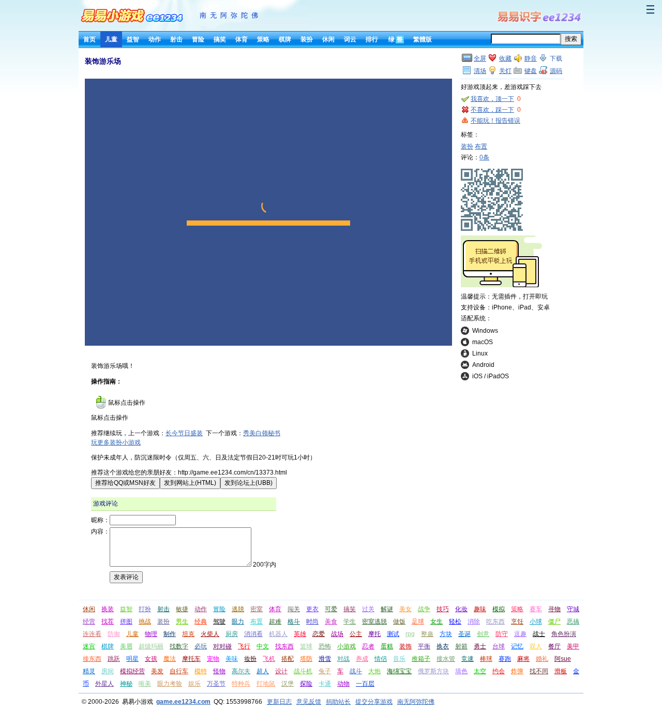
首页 (89, 39)
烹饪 (517, 621)
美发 (157, 671)
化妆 (461, 609)
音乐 (399, 658)
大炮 (374, 671)
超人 (263, 671)
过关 (368, 609)
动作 (154, 39)
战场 (337, 634)
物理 (151, 634)
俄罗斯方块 (433, 671)
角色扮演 (563, 634)
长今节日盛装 (184, 433)
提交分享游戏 (374, 701)
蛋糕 (387, 646)
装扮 (306, 39)
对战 (343, 658)
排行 (372, 39)
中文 (263, 646)
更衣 (312, 609)
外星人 (104, 683)
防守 (501, 634)
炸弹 (517, 671)
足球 (418, 621)
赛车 (536, 609)
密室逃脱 (374, 621)
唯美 (145, 683)
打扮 (145, 609)
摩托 (374, 634)
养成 (362, 658)
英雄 (300, 634)
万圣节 (216, 683)
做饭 (399, 621)
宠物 (213, 658)
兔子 (325, 671)
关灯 (505, 71)
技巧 (443, 609)
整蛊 (427, 634)
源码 (556, 71)
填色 (461, 671)
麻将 (523, 658)
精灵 (89, 671)
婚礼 (542, 658)
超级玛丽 (151, 646)
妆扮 (250, 658)
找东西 (284, 646)
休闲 (328, 39)
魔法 (169, 658)
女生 (436, 621)
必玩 (200, 646)
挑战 (145, 621)
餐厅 (554, 646)
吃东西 (495, 621)
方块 (446, 634)
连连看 (92, 634)
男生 (182, 621)
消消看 (253, 634)
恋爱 (318, 634)
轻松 (455, 621)
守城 (573, 609)
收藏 (505, 58)
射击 (176, 39)
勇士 (480, 646)
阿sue (562, 658)
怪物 (219, 671)
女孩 (151, 658)
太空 (480, 671)
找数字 (179, 646)
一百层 (365, 683)
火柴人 (210, 634)
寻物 (554, 609)
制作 (169, 634)
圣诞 (464, 634)
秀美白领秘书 (261, 433)
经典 (200, 621)
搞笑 (220, 39)
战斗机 (303, 671)
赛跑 (505, 658)
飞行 (244, 646)
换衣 (443, 646)
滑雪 (325, 658)
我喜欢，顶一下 (492, 98)
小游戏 (346, 646)
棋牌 (285, 39)
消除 (474, 621)
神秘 (126, 683)
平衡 (424, 646)
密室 (256, 609)
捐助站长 (338, 701)
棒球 (486, 658)
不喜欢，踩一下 (492, 109)
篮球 (306, 646)
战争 (424, 609)
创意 (483, 634)
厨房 (231, 634)
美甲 (573, 646)
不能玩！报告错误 (495, 120)
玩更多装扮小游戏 (116, 442)
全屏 (480, 58)
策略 (263, 39)
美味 (231, 658)
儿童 (111, 39)
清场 (480, 71)
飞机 (269, 658)
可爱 (331, 609)
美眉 (126, 646)
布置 (481, 146)
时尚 (312, 621)
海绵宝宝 (399, 671)
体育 (241, 39)
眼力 (238, 621)
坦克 (188, 634)
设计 (281, 671)
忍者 (368, 646)
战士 (539, 634)
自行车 (179, 671)
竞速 (467, 658)
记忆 (517, 646)
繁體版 (422, 39)
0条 (484, 157)
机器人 (278, 634)
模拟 (498, 609)
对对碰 (222, 646)
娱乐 (194, 683)
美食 (331, 621)
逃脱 (238, 609)
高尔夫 (241, 671)
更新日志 (279, 701)
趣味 (480, 609)
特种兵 (241, 683)
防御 (114, 634)
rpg (410, 634)
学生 (349, 621)
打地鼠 (266, 683)
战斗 (356, 671)
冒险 (198, 39)
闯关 (294, 609)
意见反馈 (308, 701)
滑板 (560, 671)
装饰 (405, 646)
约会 (498, 671)
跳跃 (114, 658)
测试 (393, 634)
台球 (498, 646)
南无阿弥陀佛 (231, 15)
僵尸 (554, 621)
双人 (536, 646)
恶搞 (573, 621)
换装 (107, 609)
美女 (405, 609)
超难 (275, 621)
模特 (200, 671)
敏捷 (182, 609)
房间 (107, 671)
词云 (350, 39)
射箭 (461, 646)
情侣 (380, 658)
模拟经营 (132, 671)
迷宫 (89, 646)
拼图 (126, 621)
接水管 (446, 658)
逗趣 (520, 634)
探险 (306, 683)
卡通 (325, 683)
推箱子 (421, 658)
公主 (356, 634)
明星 (132, 658)
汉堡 (287, 683)
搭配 (287, 658)
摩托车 (191, 658)
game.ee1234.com (183, 701)
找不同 (539, 671)
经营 (89, 621)
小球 (536, 621)
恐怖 (325, 646)
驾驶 (219, 621)
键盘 (530, 71)
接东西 (92, 658)
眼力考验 (169, 683)
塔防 (306, 658)
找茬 (107, 621)
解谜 (387, 609)
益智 (133, 39)
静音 (530, 58)
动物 (343, 683)
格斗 (294, 621)
